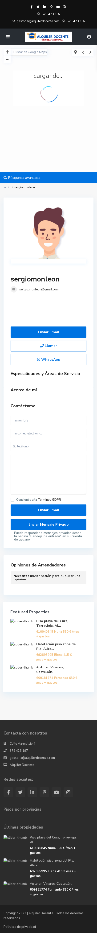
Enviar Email (48, 332)
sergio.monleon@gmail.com (39, 289)
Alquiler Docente (22, 765)
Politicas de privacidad (20, 927)
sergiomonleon (35, 279)
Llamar (50, 345)
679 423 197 (51, 14)
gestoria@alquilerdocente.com (32, 758)
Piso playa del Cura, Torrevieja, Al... (52, 623)
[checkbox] (12, 500)
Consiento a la (38, 500)
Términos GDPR (49, 500)
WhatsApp (50, 359)
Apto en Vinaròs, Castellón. (50, 669)
